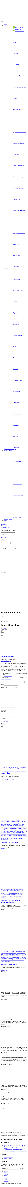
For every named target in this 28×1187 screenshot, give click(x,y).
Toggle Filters (4, 628)
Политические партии (19, 176)
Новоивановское (17, 414)
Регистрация (7, 527)
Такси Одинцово (17, 484)
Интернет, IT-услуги (18, 75)
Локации (6, 268)
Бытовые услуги (19, 29)
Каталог (6, 25)
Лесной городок (17, 380)
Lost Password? (4, 537)
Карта (5, 24)
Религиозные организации (20, 210)
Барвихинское (17, 279)
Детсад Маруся (17, 472)
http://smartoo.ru (8, 676)
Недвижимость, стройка (19, 132)
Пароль (3, 534)
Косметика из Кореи (18, 495)
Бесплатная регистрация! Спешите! (13, 1149)
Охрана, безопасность (19, 165)
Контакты (6, 521)
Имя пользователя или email (8, 530)
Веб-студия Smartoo (18, 461)
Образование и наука (18, 143)
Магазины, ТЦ (17, 109)
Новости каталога (8, 1158)
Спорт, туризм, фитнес (19, 233)
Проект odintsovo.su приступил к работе (14, 1145)
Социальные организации (20, 221)
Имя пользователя (5, 543)
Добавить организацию (10, 449)
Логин (2, 527)
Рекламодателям (8, 519)
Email (2, 545)
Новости (6, 520)
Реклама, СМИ (17, 199)
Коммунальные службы (19, 87)
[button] (1, 526)
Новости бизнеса (8, 1157)
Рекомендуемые (8, 450)
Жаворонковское (17, 335)
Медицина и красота (18, 120)
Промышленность (18, 188)
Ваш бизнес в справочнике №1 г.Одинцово (15, 1151)
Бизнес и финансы (19, 27)
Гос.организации (19, 31)
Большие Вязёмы (17, 290)
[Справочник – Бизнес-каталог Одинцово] (14, 18)
